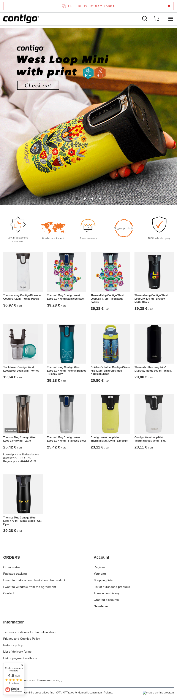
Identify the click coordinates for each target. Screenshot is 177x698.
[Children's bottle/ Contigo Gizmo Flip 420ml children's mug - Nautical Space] (110, 344)
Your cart (100, 573)
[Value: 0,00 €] (156, 18)
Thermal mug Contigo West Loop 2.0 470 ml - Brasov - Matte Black (151, 299)
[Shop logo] (21, 18)
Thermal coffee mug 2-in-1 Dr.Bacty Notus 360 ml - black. (153, 369)
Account (101, 557)
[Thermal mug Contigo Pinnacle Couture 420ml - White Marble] (23, 272)
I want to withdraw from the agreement (29, 586)
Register (99, 567)
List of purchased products (112, 586)
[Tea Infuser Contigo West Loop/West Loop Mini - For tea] (23, 344)
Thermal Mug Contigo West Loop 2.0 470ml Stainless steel (65, 297)
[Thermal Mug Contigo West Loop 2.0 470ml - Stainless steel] (67, 414)
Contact (8, 593)
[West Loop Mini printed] (88, 116)
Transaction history (107, 593)
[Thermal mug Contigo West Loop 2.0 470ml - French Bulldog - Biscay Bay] (67, 344)
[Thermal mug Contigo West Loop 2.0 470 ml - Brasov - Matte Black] (154, 272)
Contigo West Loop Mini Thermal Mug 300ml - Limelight (109, 439)
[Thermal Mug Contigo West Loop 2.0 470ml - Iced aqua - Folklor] (110, 272)
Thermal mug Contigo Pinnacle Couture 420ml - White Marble (22, 297)
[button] (76, 198)
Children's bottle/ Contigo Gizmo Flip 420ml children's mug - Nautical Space (110, 370)
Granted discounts (106, 599)
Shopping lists (103, 580)
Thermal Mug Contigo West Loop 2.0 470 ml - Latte (19, 439)
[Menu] (170, 18)
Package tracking (15, 573)
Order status (11, 567)
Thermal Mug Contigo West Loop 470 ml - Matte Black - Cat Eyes (22, 521)
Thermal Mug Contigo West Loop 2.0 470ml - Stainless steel (66, 439)
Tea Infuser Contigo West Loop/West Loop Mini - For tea (21, 369)
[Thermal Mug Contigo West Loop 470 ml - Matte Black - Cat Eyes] (23, 494)
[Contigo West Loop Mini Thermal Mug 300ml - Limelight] (110, 414)
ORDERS (11, 557)
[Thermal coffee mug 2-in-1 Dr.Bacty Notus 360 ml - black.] (154, 344)
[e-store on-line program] (158, 693)
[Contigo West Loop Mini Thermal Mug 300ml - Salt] (154, 414)
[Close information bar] (169, 6)
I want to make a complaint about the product (34, 580)
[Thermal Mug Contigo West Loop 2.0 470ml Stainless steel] (67, 272)
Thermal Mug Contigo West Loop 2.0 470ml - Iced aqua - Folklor (108, 299)
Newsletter (101, 606)
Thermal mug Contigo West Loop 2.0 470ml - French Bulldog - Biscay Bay (66, 370)
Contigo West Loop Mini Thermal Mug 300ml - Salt (150, 439)
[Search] (144, 18)
